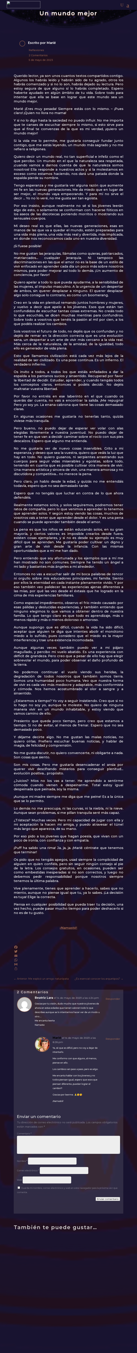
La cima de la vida (37, 1249)
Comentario (24, 1133)
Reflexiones (36, 50)
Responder (113, 999)
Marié (51, 43)
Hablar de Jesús (34, 1322)
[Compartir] (68, 968)
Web (19, 1180)
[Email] (68, 956)
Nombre (22, 1161)
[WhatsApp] (68, 960)
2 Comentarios (38, 55)
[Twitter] (68, 951)
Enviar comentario (108, 1199)
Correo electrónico (28, 1170)
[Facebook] (68, 947)
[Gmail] (68, 964)
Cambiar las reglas (37, 1285)
